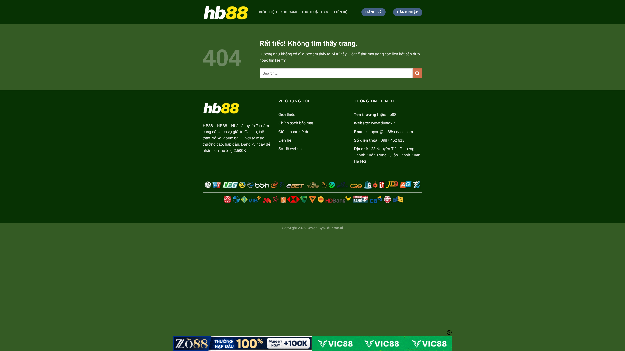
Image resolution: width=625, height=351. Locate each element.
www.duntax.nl (383, 123)
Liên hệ (340, 12)
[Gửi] (417, 73)
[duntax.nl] (227, 12)
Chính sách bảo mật (295, 123)
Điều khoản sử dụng (296, 132)
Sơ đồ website (290, 149)
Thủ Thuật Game (316, 12)
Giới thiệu (268, 12)
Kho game (289, 12)
